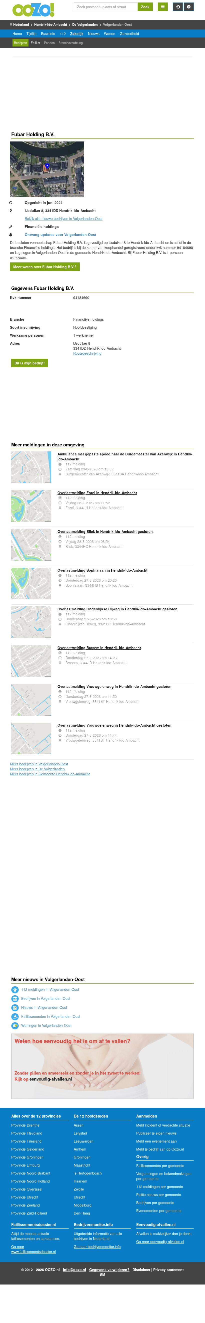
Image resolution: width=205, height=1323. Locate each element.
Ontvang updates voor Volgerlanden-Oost (60, 234)
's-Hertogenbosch (88, 1173)
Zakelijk (77, 33)
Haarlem (80, 1181)
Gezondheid (129, 33)
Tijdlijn (31, 33)
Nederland (21, 24)
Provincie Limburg (25, 1165)
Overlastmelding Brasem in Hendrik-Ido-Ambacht (99, 647)
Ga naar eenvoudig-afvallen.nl (160, 1241)
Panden (49, 42)
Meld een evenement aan (156, 1141)
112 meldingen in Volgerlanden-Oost (49, 989)
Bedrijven (20, 42)
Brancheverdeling (70, 42)
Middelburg (83, 1205)
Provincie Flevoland (26, 1133)
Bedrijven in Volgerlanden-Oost (45, 998)
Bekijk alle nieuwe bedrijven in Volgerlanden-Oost (63, 218)
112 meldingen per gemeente (159, 1186)
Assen (79, 1125)
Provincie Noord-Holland (30, 1181)
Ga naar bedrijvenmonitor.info (97, 1246)
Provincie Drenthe (25, 1125)
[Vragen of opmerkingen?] (189, 6)
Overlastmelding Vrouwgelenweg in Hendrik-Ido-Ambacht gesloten (115, 686)
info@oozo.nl (74, 1269)
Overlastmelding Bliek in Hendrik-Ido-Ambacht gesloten (105, 531)
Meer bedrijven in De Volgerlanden (37, 768)
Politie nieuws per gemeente (158, 1194)
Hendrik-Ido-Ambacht (50, 24)
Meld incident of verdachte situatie (163, 1125)
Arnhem (80, 1149)
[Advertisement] (102, 95)
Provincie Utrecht (24, 1197)
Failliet (35, 42)
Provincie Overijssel (26, 1189)
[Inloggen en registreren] (178, 6)
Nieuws (94, 33)
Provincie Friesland (26, 1141)
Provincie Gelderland (27, 1149)
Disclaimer (141, 1269)
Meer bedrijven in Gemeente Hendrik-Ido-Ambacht (50, 773)
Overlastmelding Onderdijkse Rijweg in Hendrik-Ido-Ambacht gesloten (118, 608)
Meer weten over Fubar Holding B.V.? (44, 266)
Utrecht (79, 1197)
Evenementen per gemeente (159, 1210)
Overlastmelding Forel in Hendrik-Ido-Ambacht (97, 492)
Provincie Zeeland (25, 1205)
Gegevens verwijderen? (109, 1269)
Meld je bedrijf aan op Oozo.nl (160, 1149)
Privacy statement (168, 1269)
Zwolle (79, 1189)
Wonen (109, 33)
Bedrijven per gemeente (155, 1202)
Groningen (82, 1157)
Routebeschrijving (87, 353)
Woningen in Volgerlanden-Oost (46, 1025)
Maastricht (82, 1165)
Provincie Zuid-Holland (29, 1213)
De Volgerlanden (85, 24)
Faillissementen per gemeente (160, 1165)
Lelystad (80, 1133)
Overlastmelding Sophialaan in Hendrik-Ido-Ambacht (103, 570)
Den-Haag (82, 1213)
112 (63, 33)
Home (17, 33)
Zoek (145, 6)
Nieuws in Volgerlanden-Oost (43, 1007)
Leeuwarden (84, 1141)
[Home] (33, 9)
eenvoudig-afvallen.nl (51, 1079)
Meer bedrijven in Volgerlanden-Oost (39, 763)
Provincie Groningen (27, 1157)
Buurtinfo (48, 33)
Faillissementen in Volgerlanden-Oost (50, 1016)
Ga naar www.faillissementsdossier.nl (33, 1249)
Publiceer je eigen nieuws (156, 1133)
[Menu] (163, 6)
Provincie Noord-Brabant (30, 1173)
